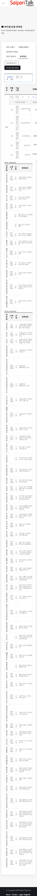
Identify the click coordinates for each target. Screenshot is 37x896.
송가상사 (7, 587)
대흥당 (7, 725)
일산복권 (7, 552)
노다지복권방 (7, 400)
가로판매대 (7, 326)
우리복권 (7, 516)
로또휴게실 (7, 263)
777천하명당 (6, 646)
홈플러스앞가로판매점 (7, 414)
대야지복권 (7, 525)
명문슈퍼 (7, 481)
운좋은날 (7, 560)
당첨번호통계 (23, 47)
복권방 (7, 488)
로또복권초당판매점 (7, 286)
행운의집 (7, 770)
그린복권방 (7, 543)
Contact (15, 895)
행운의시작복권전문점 (7, 612)
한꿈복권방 (7, 225)
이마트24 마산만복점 (7, 800)
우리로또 (7, 637)
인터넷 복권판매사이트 (7, 366)
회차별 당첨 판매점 (12, 68)
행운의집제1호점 (7, 301)
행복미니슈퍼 (7, 253)
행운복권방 (7, 578)
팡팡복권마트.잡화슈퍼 (7, 713)
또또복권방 (7, 684)
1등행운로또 (7, 656)
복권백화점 (7, 429)
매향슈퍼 (7, 569)
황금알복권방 (7, 627)
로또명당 (23, 56)
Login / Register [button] (24, 895)
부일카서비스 (7, 448)
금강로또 (7, 733)
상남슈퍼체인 (7, 824)
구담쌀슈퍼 (7, 779)
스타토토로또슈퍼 (7, 696)
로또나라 (7, 198)
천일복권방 (7, 215)
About (8, 895)
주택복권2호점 (7, 760)
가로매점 (7, 438)
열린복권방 (7, 189)
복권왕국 (7, 750)
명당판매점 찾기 (11, 63)
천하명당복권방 (7, 351)
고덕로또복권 (7, 178)
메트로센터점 (7, 498)
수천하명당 (7, 458)
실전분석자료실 (12, 52)
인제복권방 (7, 273)
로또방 (7, 334)
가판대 (7, 341)
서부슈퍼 (7, 741)
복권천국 (7, 206)
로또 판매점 (7, 814)
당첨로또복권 (7, 597)
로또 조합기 (10, 47)
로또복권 (7, 675)
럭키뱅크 (7, 534)
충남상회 (7, 507)
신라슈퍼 (7, 788)
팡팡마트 (7, 243)
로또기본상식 (11, 56)
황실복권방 (7, 666)
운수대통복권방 (7, 470)
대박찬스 (7, 234)
